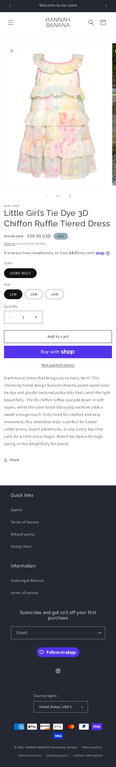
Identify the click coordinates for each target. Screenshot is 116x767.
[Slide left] (46, 196)
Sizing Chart (21, 546)
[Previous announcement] (10, 6)
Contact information (88, 755)
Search (17, 509)
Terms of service (29, 755)
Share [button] (14, 459)
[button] (11, 22)
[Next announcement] (106, 6)
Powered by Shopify (64, 747)
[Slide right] (70, 196)
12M (13, 294)
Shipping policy (57, 755)
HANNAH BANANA (37, 747)
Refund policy (23, 534)
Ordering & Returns (27, 580)
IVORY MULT (20, 273)
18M (33, 294)
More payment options (58, 365)
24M (54, 294)
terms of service (25, 592)
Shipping (9, 243)
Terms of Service (25, 522)
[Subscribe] (99, 632)
